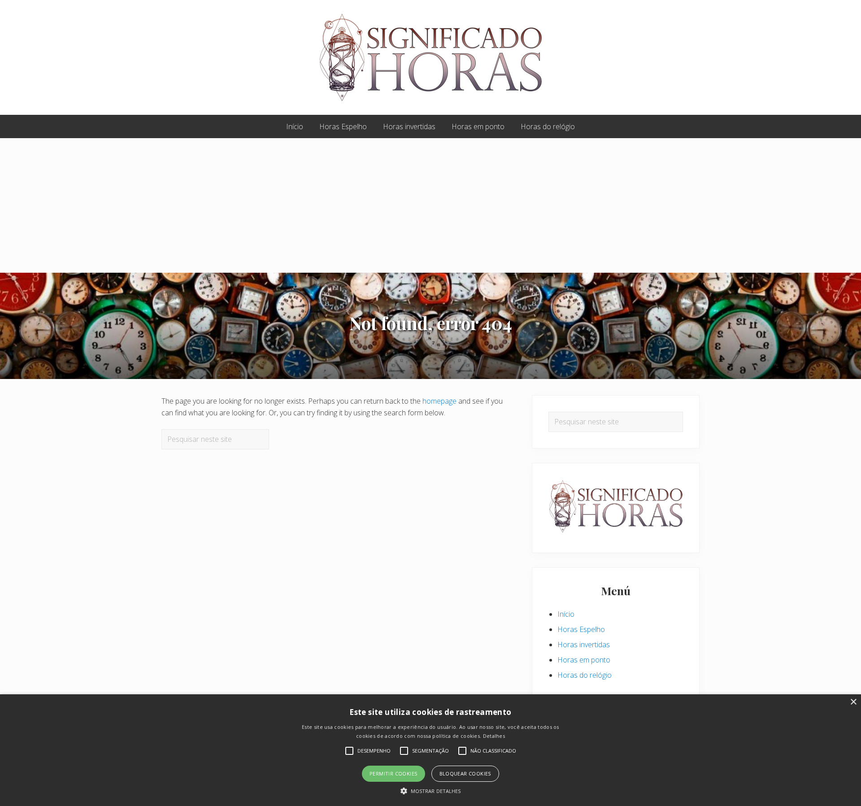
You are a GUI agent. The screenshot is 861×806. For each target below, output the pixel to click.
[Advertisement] (430, 205)
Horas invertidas (583, 644)
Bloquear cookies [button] (465, 773)
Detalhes (494, 735)
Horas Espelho (581, 629)
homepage (439, 401)
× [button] (853, 702)
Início (565, 614)
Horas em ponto (583, 660)
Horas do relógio (584, 675)
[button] (430, 790)
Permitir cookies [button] (393, 773)
